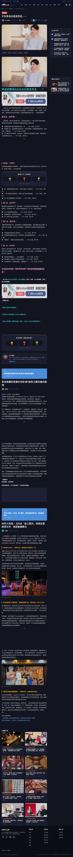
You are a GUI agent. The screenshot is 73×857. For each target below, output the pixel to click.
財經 (38, 4)
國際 (55, 4)
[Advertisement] (24, 150)
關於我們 (64, 1)
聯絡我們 (69, 1)
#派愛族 (4, 52)
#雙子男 (20, 52)
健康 (34, 4)
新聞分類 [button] (31, 829)
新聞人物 (46, 840)
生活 (30, 4)
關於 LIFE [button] (61, 829)
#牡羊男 (14, 52)
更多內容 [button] (46, 829)
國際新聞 (46, 835)
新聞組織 (46, 842)
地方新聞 (46, 832)
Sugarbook (31, 538)
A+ (36, 20)
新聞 (26, 4)
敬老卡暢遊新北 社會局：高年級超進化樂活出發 (16, 720)
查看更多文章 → (12, 361)
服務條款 (9, 850)
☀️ (66, 5)
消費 (42, 4)
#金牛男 (26, 52)
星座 (59, 4)
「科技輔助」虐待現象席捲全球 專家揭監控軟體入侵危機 (18, 718)
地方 (51, 4)
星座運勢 (46, 837)
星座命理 (11, 8)
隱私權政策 (4, 850)
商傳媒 (4, 394)
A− (31, 20)
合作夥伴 (61, 832)
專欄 (46, 4)
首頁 (22, 4)
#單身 (9, 52)
